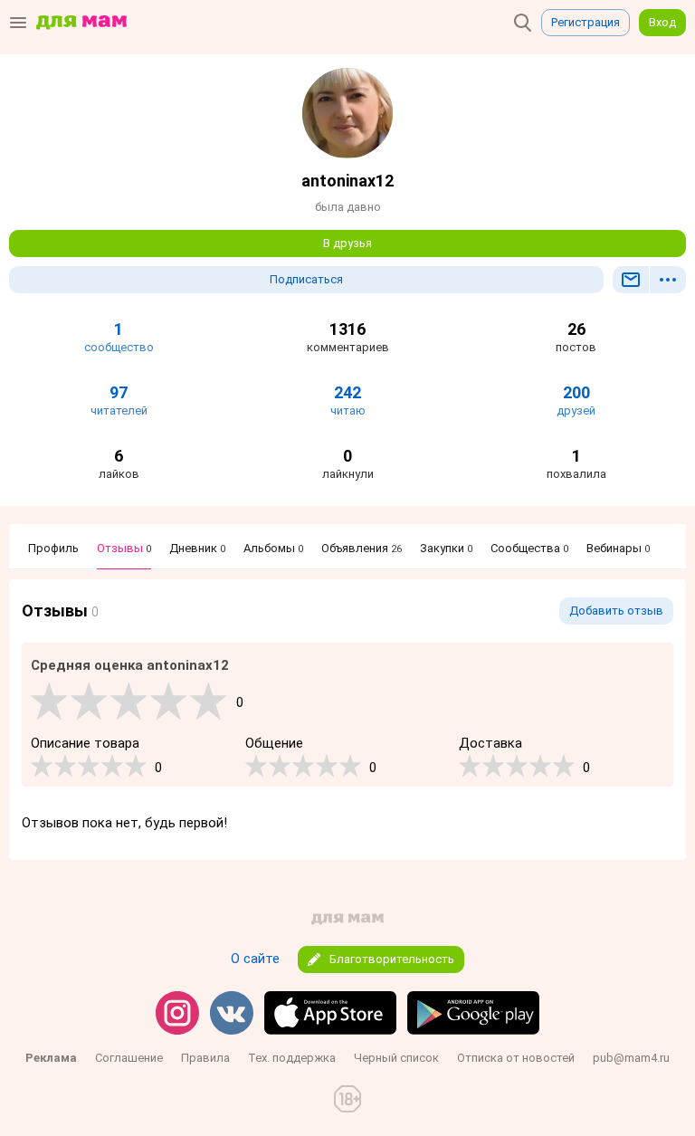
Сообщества (529, 548)
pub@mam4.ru (631, 1057)
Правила (205, 1057)
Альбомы (273, 548)
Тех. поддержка (292, 1057)
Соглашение (129, 1057)
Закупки (446, 548)
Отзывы (124, 548)
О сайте (255, 958)
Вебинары (618, 548)
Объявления (361, 548)
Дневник (197, 548)
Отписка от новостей (516, 1057)
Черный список (396, 1057)
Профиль (53, 548)
